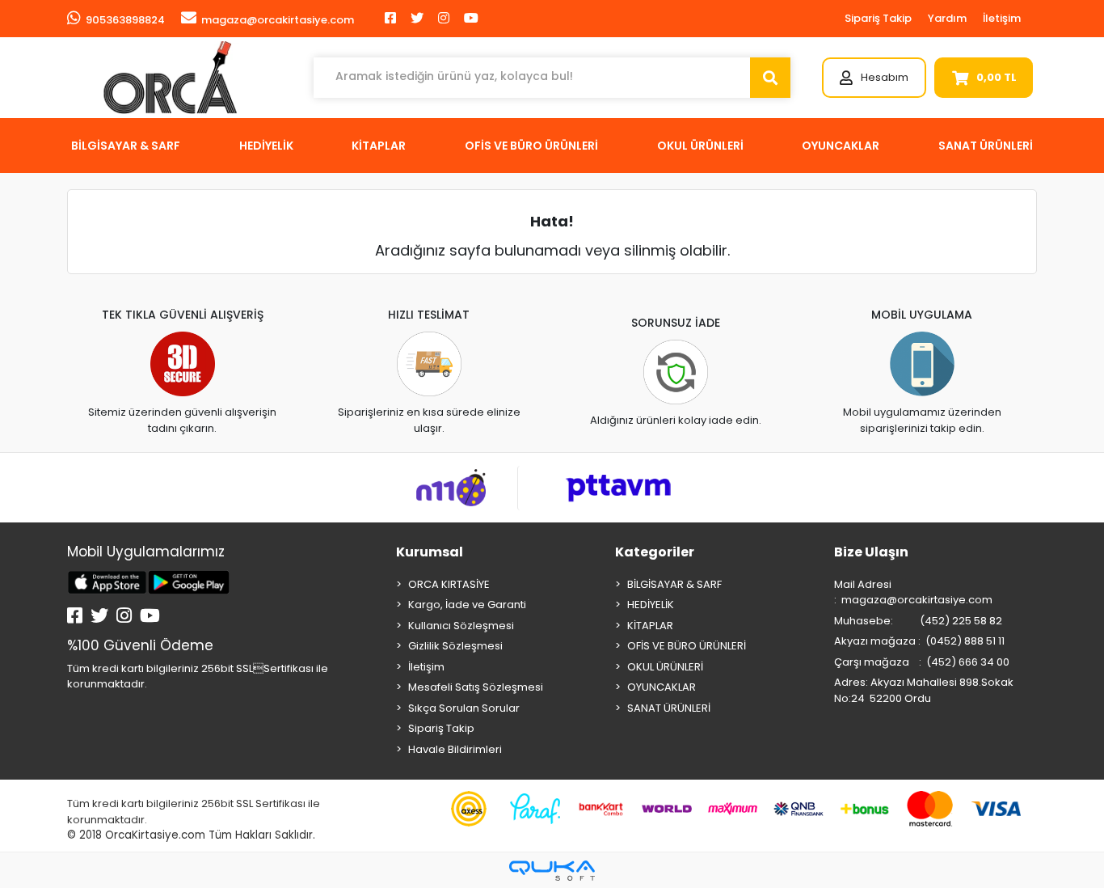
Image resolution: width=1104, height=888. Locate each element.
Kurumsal (429, 552)
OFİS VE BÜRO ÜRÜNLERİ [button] (531, 145)
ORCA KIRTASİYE (449, 584)
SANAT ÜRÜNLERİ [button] (985, 145)
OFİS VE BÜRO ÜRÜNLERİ (686, 645)
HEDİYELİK (650, 604)
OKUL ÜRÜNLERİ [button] (700, 145)
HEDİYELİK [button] (266, 145)
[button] (874, 77)
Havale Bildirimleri (455, 749)
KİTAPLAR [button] (379, 145)
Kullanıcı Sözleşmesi (461, 625)
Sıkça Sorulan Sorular (464, 708)
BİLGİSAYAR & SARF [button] (125, 145)
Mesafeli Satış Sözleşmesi (475, 687)
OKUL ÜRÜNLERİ (665, 666)
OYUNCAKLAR (661, 687)
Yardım (947, 18)
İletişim (1002, 18)
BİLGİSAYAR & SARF (674, 584)
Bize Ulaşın (871, 552)
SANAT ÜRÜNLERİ (668, 708)
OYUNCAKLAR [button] (840, 145)
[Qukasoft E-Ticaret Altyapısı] (552, 871)
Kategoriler (654, 552)
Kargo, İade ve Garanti (467, 604)
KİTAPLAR (650, 625)
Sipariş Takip (878, 18)
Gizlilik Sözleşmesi (455, 645)
